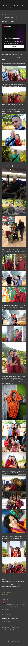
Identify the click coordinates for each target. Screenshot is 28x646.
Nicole (11, 583)
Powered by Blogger (15, 641)
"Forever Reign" (8, 629)
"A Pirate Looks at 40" (10, 619)
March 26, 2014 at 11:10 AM (12, 606)
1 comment (8, 621)
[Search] (25, 2)
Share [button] (3, 592)
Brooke (9, 602)
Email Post (8, 592)
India (7, 594)
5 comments (9, 631)
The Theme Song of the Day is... (13, 5)
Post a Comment (6, 609)
